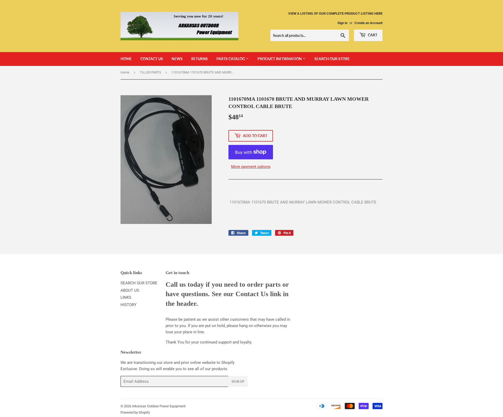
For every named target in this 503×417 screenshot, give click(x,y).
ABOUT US (130, 290)
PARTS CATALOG (231, 59)
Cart (372, 35)
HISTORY (128, 304)
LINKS (126, 297)
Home (125, 72)
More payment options (251, 166)
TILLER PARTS (150, 72)
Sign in (342, 23)
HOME (126, 59)
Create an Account (368, 23)
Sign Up (238, 382)
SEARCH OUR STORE (332, 59)
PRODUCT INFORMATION (280, 59)
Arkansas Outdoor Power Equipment (158, 406)
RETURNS (199, 59)
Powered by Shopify (135, 412)
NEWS (177, 59)
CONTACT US (151, 59)
